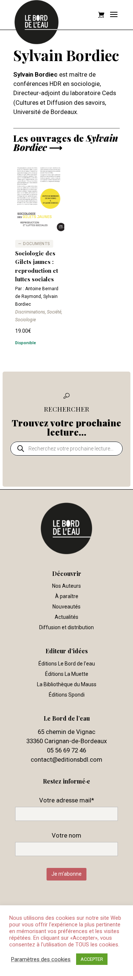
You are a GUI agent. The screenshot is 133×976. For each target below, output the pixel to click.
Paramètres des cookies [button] (41, 959)
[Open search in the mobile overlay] (66, 448)
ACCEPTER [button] (92, 959)
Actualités (66, 617)
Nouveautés (66, 607)
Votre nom (66, 835)
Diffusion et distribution (66, 627)
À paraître (66, 596)
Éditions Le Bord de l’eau (66, 664)
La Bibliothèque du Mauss (66, 684)
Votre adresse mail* (66, 800)
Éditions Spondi (67, 695)
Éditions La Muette (66, 674)
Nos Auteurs (66, 586)
